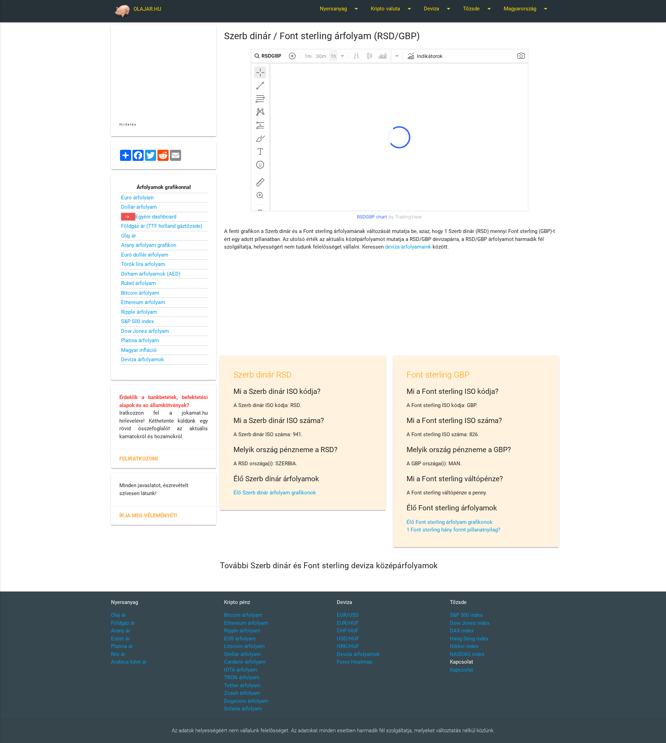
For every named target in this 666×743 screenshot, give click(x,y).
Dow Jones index (469, 623)
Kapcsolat (461, 670)
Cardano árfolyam (244, 662)
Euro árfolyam (137, 198)
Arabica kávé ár (129, 662)
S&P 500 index (137, 321)
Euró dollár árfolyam (144, 255)
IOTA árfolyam (240, 670)
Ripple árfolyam (139, 312)
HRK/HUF (348, 646)
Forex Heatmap (354, 662)
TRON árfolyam (241, 677)
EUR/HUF (348, 623)
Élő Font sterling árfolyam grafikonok (450, 522)
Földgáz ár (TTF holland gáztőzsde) (161, 226)
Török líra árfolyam (143, 264)
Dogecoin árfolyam (246, 701)
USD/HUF (348, 639)
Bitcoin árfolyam (140, 293)
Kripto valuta (392, 9)
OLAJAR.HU (147, 9)
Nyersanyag (340, 9)
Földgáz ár (123, 623)
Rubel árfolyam (138, 283)
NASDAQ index (467, 654)
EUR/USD (348, 615)
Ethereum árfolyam (143, 302)
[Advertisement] (389, 304)
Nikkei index (464, 646)
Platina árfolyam (140, 340)
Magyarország (527, 9)
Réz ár (118, 654)
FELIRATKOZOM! (138, 459)
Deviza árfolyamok (142, 359)
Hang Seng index (469, 639)
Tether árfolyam (242, 685)
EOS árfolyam (240, 639)
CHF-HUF (347, 631)
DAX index (461, 631)
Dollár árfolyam (139, 207)
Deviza (438, 9)
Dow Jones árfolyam (145, 331)
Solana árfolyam (243, 709)
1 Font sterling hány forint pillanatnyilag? (453, 530)
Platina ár (122, 646)
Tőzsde (478, 9)
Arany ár (120, 631)
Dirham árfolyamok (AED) (150, 274)
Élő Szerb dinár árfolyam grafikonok (274, 493)
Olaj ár (128, 236)
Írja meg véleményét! (148, 515)
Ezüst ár (120, 639)
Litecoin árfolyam (244, 646)
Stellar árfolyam (242, 654)
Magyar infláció (139, 350)
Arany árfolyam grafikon (148, 245)
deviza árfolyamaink (408, 247)
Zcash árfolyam (242, 693)
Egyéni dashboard (155, 217)
